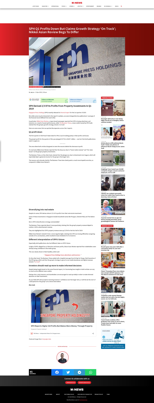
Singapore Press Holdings (36, 112)
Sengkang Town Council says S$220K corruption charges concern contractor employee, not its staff (112, 170)
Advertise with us (84, 382)
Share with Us (71, 382)
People (63, 6)
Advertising (48, 394)
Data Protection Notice (85, 394)
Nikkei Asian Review (42, 121)
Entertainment (90, 6)
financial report (65, 112)
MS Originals (107, 6)
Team (108, 394)
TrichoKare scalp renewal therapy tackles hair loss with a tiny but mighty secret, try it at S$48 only (113, 297)
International (55, 6)
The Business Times (65, 123)
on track (36, 262)
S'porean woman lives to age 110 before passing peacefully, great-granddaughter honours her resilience (112, 219)
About (58, 394)
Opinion (71, 6)
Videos (116, 6)
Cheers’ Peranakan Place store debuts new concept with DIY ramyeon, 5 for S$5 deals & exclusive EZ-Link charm (112, 272)
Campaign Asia (46, 339)
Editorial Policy (69, 394)
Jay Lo (32, 92)
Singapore (44, 6)
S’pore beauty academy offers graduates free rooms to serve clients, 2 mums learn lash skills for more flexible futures (113, 322)
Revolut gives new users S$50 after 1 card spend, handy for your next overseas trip (112, 248)
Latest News (36, 6)
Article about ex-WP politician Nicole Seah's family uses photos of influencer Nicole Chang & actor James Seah (113, 145)
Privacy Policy (99, 394)
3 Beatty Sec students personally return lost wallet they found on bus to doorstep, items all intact (113, 195)
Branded (99, 6)
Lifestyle (80, 6)
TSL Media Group (83, 400)
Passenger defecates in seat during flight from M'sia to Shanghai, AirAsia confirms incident (112, 120)
